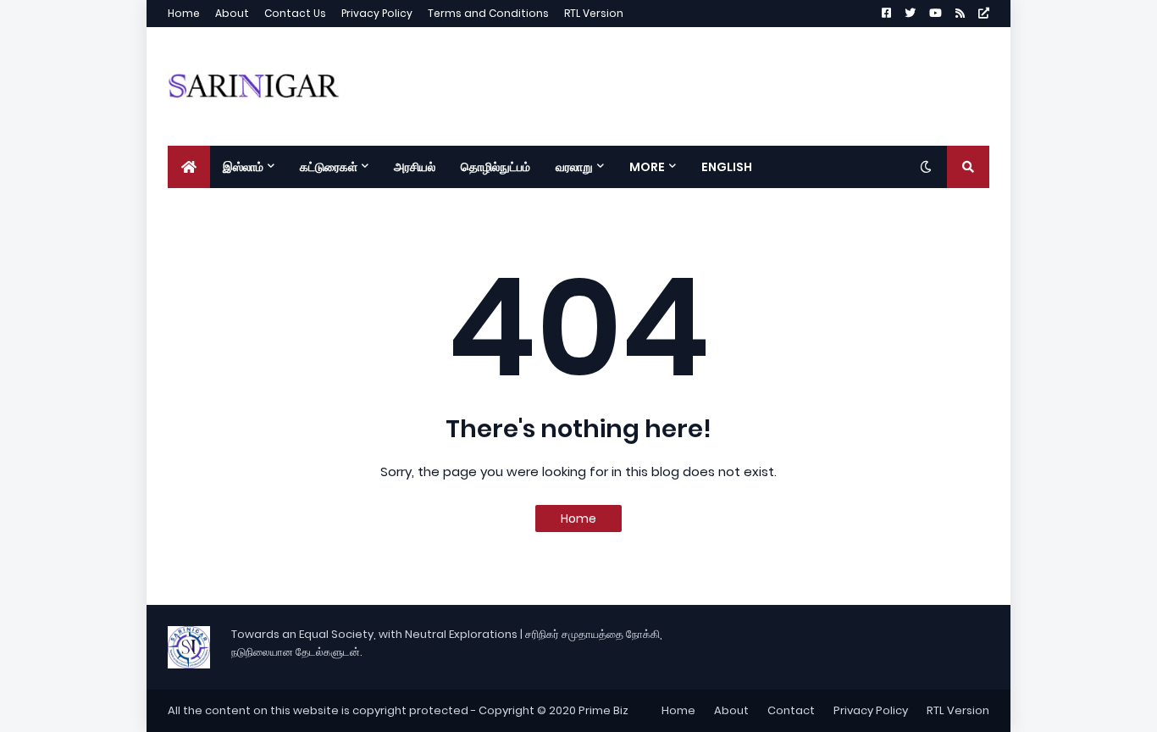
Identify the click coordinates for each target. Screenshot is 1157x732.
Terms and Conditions (488, 13)
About (232, 13)
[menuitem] (189, 167)
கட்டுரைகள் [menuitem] (328, 166)
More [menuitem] (647, 166)
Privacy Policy (376, 13)
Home (184, 13)
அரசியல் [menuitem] (414, 166)
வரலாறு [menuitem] (574, 166)
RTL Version (593, 13)
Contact (791, 710)
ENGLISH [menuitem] (726, 166)
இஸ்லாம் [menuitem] (243, 166)
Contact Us (295, 13)
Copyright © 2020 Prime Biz (553, 710)
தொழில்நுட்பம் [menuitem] (495, 166)
